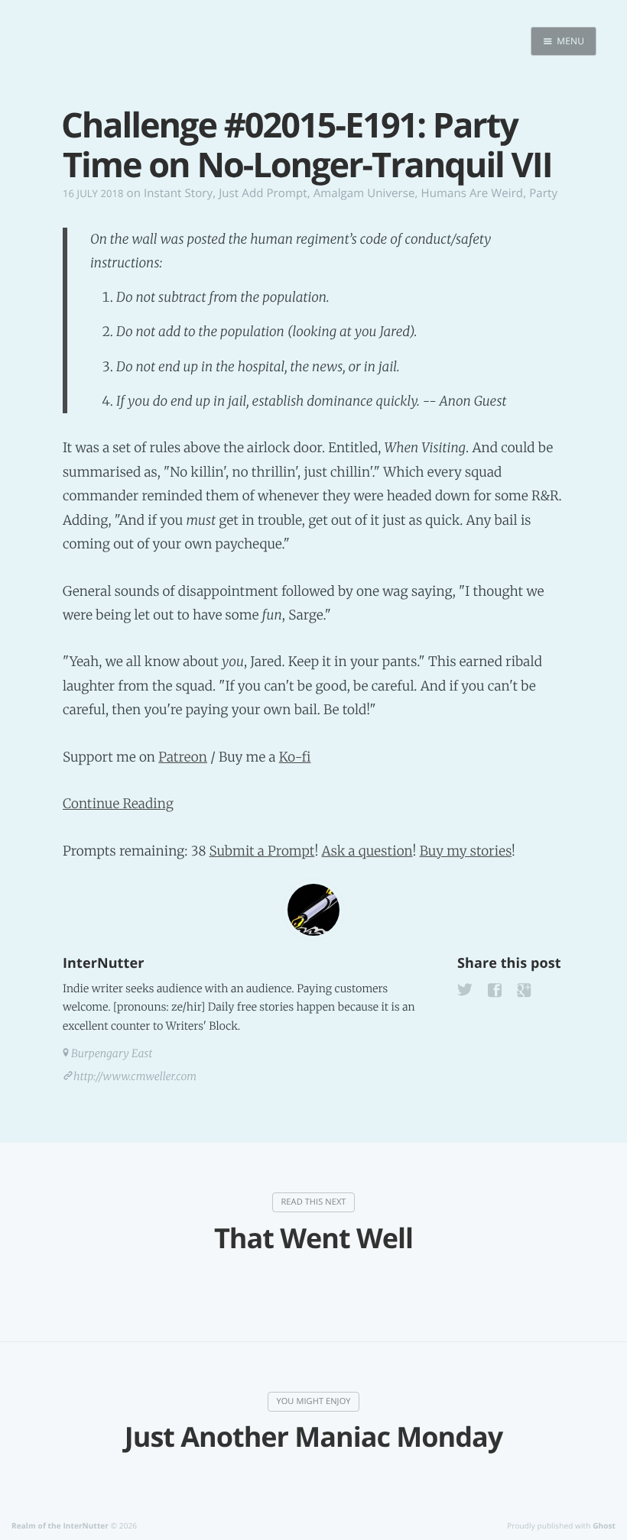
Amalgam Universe (364, 193)
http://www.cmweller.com (135, 1076)
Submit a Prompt (262, 851)
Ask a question (367, 851)
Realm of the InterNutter (60, 1525)
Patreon (182, 757)
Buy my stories (466, 851)
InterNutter (103, 963)
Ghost (604, 1525)
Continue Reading (118, 803)
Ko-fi (295, 757)
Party (543, 193)
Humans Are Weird (472, 193)
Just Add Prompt (263, 193)
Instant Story (178, 193)
